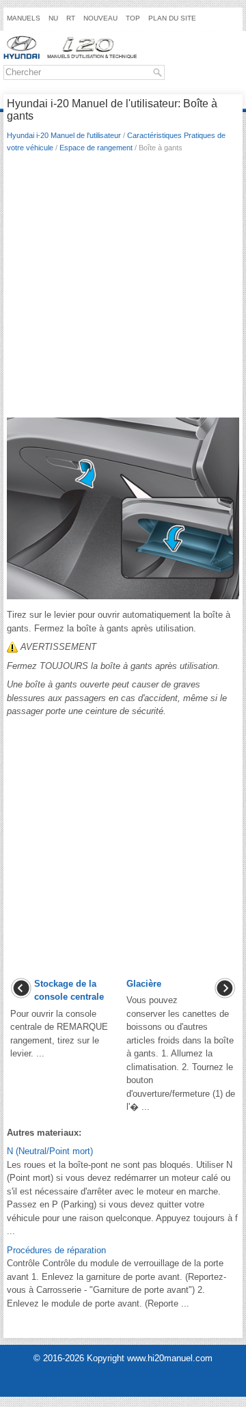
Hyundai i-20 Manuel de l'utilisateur (64, 135)
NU (53, 18)
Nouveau (100, 18)
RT (70, 18)
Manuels (23, 18)
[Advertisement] (123, 289)
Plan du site (172, 18)
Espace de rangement (96, 148)
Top (133, 18)
